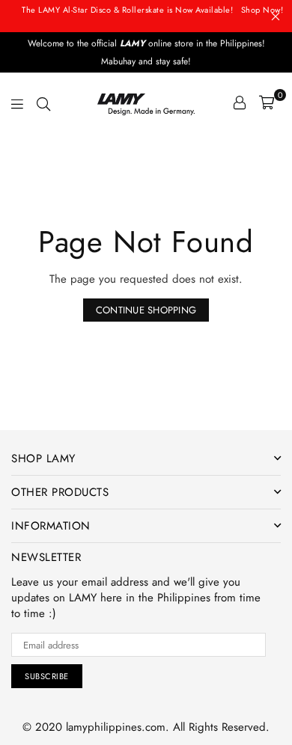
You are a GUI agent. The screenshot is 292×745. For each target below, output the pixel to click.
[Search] (43, 102)
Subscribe (47, 676)
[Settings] (239, 102)
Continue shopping (146, 310)
